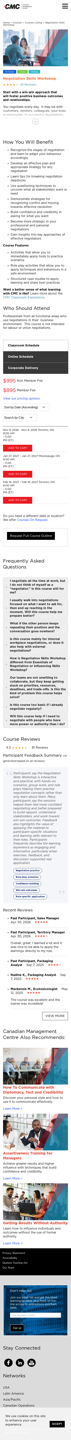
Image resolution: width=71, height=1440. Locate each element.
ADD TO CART (17, 448)
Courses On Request (32, 519)
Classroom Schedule (23, 345)
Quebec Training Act (14, 1263)
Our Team (8, 1268)
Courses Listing (33, 23)
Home (6, 23)
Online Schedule (20, 356)
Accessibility (9, 1258)
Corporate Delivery (23, 368)
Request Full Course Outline (31, 535)
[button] (65, 6)
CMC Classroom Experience (23, 297)
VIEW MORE (55, 1016)
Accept (57, 1424)
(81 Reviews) (19, 84)
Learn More (11, 1108)
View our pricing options (21, 398)
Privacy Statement (13, 1253)
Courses (17, 23)
